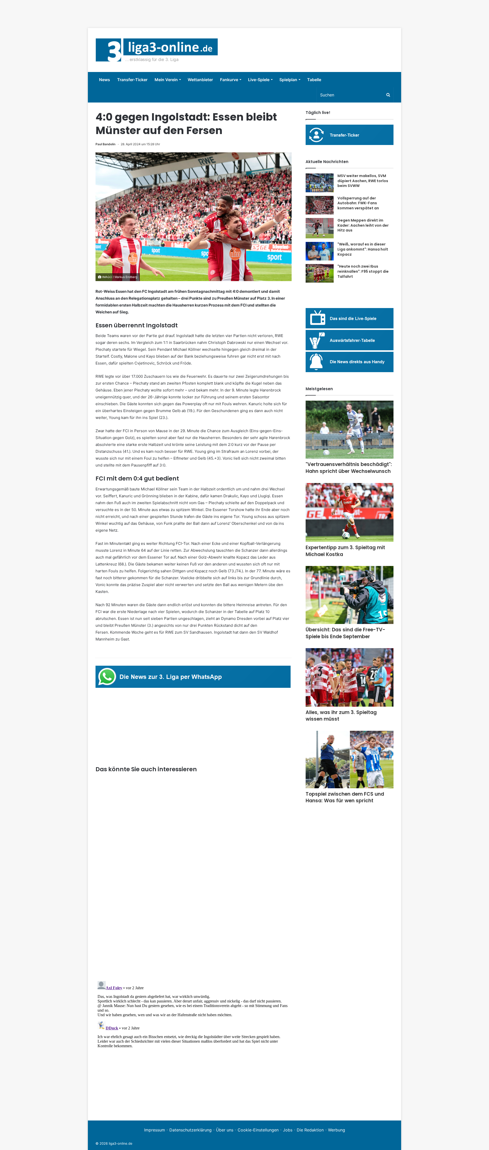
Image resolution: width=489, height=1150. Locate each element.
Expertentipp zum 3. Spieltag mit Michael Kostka (345, 551)
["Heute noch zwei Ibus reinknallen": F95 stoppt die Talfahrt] (320, 273)
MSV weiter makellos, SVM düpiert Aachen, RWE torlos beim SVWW (362, 180)
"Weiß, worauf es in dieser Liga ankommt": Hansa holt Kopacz (362, 249)
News (104, 79)
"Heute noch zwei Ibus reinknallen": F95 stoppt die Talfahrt (363, 271)
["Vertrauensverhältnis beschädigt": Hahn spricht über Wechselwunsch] (349, 430)
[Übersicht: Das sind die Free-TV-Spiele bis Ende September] (349, 595)
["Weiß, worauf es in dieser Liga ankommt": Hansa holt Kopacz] (320, 251)
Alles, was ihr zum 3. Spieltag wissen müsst (341, 716)
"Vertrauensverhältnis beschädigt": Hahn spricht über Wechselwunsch (349, 468)
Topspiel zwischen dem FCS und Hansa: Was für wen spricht (345, 797)
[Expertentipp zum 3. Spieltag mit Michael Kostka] (349, 512)
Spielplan (288, 79)
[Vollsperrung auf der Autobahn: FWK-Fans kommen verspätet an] (320, 205)
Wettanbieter (200, 79)
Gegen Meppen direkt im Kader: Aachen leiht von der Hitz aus (363, 225)
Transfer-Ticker (132, 79)
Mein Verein (166, 79)
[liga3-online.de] (157, 50)
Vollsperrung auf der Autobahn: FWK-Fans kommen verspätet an (358, 203)
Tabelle (314, 79)
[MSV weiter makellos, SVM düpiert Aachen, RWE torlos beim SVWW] (320, 182)
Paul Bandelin (105, 144)
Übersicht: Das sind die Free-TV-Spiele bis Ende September (345, 633)
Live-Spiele (258, 79)
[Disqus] (194, 1042)
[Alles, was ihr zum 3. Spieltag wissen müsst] (349, 677)
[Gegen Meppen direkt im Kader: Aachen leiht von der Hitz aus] (320, 228)
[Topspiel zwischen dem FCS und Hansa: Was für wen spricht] (349, 759)
